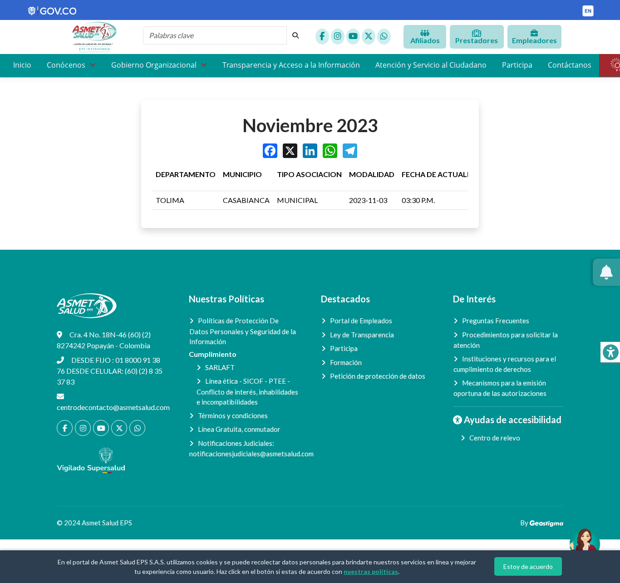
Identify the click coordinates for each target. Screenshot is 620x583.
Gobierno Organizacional (154, 65)
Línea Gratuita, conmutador (239, 429)
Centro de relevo (494, 438)
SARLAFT (220, 367)
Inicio (22, 65)
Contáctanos (569, 65)
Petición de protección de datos (377, 376)
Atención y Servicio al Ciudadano (431, 65)
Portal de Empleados (361, 320)
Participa (517, 65)
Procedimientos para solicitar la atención (505, 340)
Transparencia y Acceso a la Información (291, 65)
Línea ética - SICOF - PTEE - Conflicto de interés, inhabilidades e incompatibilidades (247, 391)
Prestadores (476, 40)
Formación (346, 362)
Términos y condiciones (233, 415)
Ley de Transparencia (362, 335)
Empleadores (534, 40)
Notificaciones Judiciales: (244, 448)
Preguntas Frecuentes (495, 320)
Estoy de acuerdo (528, 566)
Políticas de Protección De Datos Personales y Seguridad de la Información (242, 331)
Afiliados (425, 40)
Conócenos (67, 65)
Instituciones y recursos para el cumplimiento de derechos (504, 364)
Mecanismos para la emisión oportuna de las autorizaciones (499, 388)
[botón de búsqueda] (295, 35)
